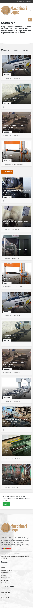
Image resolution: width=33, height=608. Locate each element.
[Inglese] (2, 549)
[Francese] (3, 549)
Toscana (6, 223)
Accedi (20, 1)
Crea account (5, 597)
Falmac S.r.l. (17, 458)
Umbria (6, 158)
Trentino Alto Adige (9, 72)
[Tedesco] (4, 549)
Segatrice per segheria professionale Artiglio (15, 449)
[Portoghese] (7, 549)
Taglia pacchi (7, 156)
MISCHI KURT (17, 78)
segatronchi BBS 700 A (11, 98)
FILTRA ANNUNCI (7, 171)
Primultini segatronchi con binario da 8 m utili (16, 191)
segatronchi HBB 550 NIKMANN (14, 70)
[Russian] (8, 549)
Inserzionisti (4, 573)
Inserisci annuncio (6, 570)
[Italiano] (6, 549)
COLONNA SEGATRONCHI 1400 (15, 250)
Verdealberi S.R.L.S (18, 164)
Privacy (3, 575)
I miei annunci (5, 592)
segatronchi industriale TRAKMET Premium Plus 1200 (15, 420)
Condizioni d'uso (6, 580)
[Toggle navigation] (30, 10)
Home (3, 568)
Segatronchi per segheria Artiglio (14, 479)
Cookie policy (5, 578)
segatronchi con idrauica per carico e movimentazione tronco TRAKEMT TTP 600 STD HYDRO (16, 391)
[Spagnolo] (10, 549)
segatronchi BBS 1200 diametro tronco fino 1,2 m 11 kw (14, 126)
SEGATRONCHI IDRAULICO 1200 (15, 221)
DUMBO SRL (16, 229)
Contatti (3, 583)
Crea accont (28, 1)
